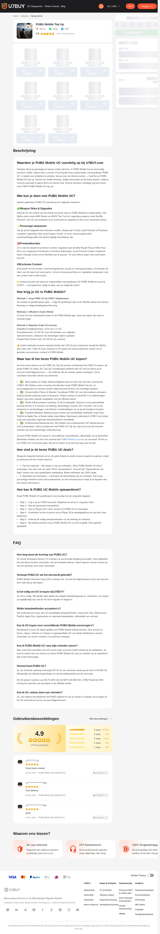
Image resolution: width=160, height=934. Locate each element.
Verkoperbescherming (109, 905)
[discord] (16, 909)
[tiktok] (51, 909)
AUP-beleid (140, 900)
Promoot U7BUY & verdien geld (126, 891)
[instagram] (68, 909)
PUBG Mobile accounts (72, 439)
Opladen (24, 16)
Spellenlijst (88, 900)
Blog (63, 6)
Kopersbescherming (108, 900)
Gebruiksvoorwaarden (144, 890)
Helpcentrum (89, 890)
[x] (60, 909)
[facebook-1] (33, 909)
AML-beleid (140, 905)
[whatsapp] (7, 909)
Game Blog (88, 895)
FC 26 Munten (106, 890)
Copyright (139, 909)
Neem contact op (91, 905)
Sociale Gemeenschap (125, 907)
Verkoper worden (107, 895)
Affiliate (122, 914)
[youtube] (77, 909)
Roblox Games (52, 6)
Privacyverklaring (142, 895)
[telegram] (25, 909)
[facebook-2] (42, 909)
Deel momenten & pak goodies (126, 899)
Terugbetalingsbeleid (144, 914)
